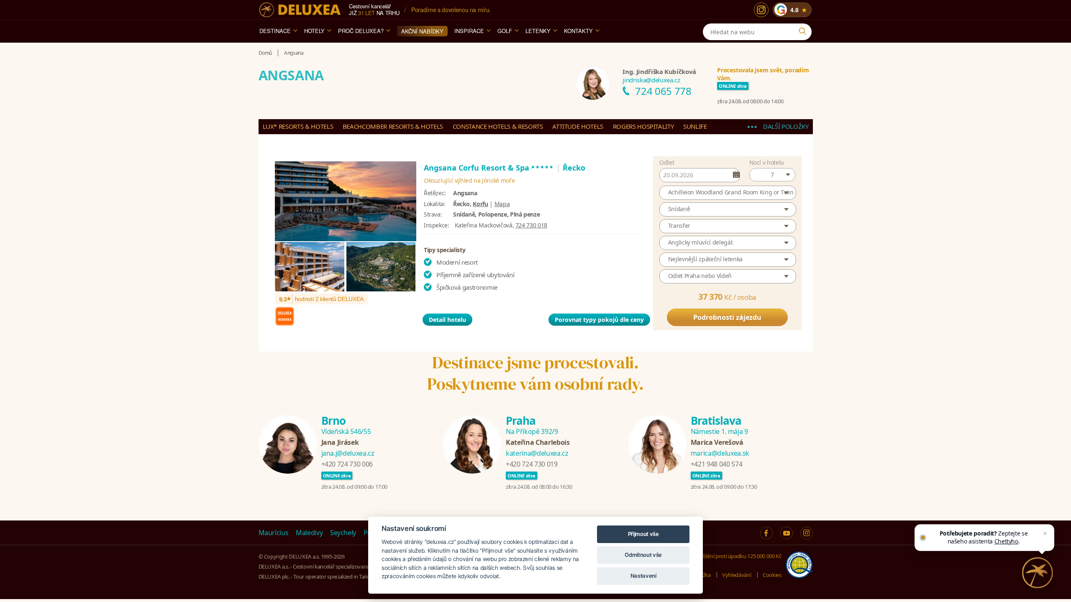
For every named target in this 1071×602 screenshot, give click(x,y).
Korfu (480, 204)
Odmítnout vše (643, 554)
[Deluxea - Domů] (300, 10)
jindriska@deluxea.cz (651, 80)
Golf (504, 31)
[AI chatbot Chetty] (1037, 572)
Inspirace (469, 31)
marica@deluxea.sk (720, 453)
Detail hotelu (447, 320)
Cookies (772, 575)
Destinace (275, 31)
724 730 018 (531, 225)
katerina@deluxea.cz (537, 453)
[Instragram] (806, 533)
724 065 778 (663, 91)
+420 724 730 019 (531, 464)
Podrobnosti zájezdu (727, 317)
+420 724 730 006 (347, 464)
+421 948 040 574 (716, 464)
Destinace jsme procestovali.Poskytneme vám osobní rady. (535, 373)
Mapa (502, 204)
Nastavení (643, 575)
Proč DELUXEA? (361, 31)
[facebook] (766, 533)
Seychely (343, 532)
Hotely (314, 31)
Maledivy (309, 532)
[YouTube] (786, 533)
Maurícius (274, 532)
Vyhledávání (736, 575)
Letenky (538, 31)
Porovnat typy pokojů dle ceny (599, 320)
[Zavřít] (1045, 533)
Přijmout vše (643, 534)
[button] (772, 174)
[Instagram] (761, 10)
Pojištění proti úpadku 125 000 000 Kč (737, 556)
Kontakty (578, 31)
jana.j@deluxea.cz (347, 453)
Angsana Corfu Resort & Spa (489, 168)
